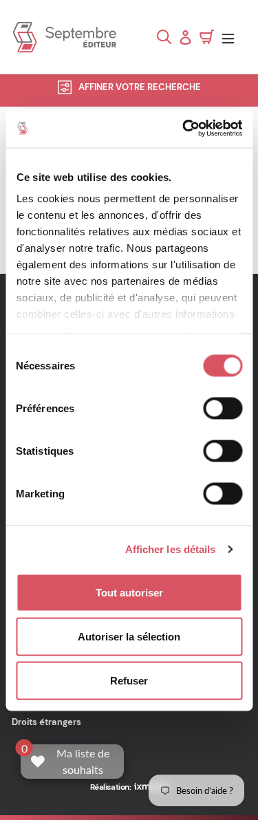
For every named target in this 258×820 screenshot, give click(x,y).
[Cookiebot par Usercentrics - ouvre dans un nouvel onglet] (183, 129)
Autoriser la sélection (129, 636)
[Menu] (231, 37)
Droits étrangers (46, 722)
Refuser (129, 680)
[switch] (222, 408)
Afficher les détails (170, 549)
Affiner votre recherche (139, 87)
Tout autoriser (129, 592)
